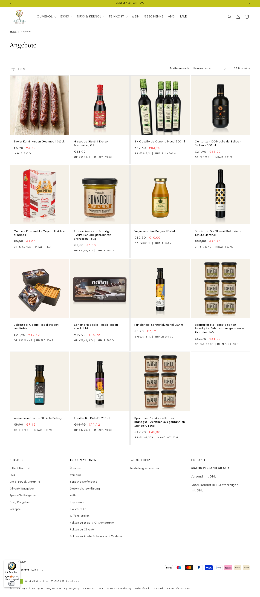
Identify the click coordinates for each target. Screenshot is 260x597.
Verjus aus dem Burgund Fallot (154, 231)
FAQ (12, 475)
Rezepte (15, 509)
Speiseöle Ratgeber (23, 495)
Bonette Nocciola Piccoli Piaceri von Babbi (96, 327)
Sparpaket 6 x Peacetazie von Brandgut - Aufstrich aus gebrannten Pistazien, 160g (220, 329)
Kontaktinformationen (178, 588)
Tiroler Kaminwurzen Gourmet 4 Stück (39, 141)
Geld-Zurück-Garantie (25, 482)
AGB (73, 495)
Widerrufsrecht (143, 588)
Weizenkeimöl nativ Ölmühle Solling (38, 418)
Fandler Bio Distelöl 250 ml (92, 418)
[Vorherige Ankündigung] (11, 3)
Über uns (75, 468)
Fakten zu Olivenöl (82, 530)
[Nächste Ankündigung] (249, 3)
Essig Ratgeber (20, 502)
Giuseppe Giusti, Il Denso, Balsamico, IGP (91, 143)
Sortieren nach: (180, 68)
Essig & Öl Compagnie (31, 588)
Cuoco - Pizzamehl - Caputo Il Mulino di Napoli (39, 233)
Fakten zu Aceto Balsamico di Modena (96, 536)
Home (13, 32)
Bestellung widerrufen (144, 468)
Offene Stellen (79, 516)
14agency (74, 588)
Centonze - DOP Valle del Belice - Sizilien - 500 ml (218, 143)
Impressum (77, 502)
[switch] (11, 583)
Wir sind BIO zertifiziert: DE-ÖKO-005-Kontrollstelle (52, 581)
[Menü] (18, 562)
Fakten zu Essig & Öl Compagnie (92, 523)
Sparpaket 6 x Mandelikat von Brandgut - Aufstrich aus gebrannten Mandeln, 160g (159, 422)
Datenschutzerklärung (85, 489)
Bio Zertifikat (79, 509)
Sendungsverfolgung (83, 482)
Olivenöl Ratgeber (22, 489)
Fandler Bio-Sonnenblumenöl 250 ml (159, 325)
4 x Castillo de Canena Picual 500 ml (159, 141)
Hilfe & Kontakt (20, 468)
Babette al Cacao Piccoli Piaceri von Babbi (36, 327)
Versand (75, 475)
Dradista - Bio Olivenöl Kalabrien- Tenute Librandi (218, 233)
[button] (46, 16)
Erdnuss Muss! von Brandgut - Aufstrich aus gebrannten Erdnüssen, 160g (93, 235)
